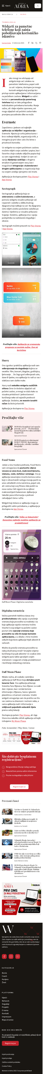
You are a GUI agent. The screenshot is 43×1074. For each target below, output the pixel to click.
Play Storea (33, 176)
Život (4, 982)
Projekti (5, 1007)
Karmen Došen (6, 43)
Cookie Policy (7, 1066)
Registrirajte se (19, 786)
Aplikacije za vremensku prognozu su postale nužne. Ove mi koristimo (22, 347)
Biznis (23, 14)
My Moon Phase (19, 721)
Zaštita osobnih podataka (11, 1062)
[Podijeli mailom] (40, 43)
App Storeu (8, 228)
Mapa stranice (7, 1020)
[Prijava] (38, 5)
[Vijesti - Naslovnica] (21, 6)
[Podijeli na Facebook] (29, 43)
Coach (4, 976)
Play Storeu (35, 225)
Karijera (5, 979)
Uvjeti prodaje (7, 1058)
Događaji (5, 1004)
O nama (5, 1010)
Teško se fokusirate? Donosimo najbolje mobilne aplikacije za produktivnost (21, 520)
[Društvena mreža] (4, 956)
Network (5, 1001)
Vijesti (4, 998)
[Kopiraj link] (36, 43)
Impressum (6, 1017)
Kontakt (5, 1013)
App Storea (7, 179)
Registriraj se (10, 1043)
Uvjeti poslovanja (8, 1054)
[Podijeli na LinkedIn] (32, 43)
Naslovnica (7, 14)
